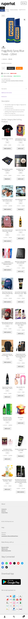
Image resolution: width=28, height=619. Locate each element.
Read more (7, 179)
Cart (21, 616)
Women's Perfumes (14, 9)
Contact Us (3, 509)
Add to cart (10, 68)
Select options (7, 148)
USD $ (3, 7)
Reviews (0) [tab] (4, 96)
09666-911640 (13, 73)
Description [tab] (4, 88)
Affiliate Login (4, 549)
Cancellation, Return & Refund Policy (9, 536)
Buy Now (19, 68)
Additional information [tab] (6, 92)
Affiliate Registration (6, 550)
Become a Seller (5, 547)
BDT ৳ (3, 10)
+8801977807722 (17, 76)
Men (7, 80)
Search (14, 616)
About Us (3, 510)
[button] (25, 20)
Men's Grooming (11, 80)
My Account (4, 616)
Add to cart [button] (20, 148)
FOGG (5, 82)
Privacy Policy (4, 512)
